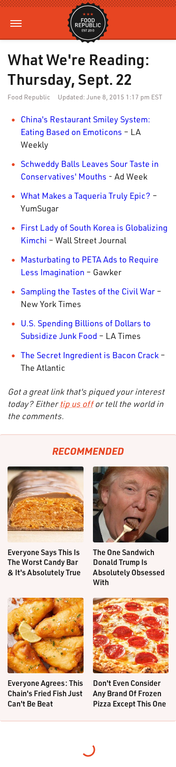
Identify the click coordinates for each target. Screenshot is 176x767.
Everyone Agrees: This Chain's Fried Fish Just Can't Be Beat (45, 693)
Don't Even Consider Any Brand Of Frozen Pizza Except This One (129, 693)
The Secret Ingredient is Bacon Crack (90, 355)
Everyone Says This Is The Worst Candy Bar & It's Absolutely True (44, 562)
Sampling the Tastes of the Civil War (88, 291)
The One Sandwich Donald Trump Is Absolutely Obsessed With (129, 567)
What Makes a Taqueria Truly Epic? (86, 195)
